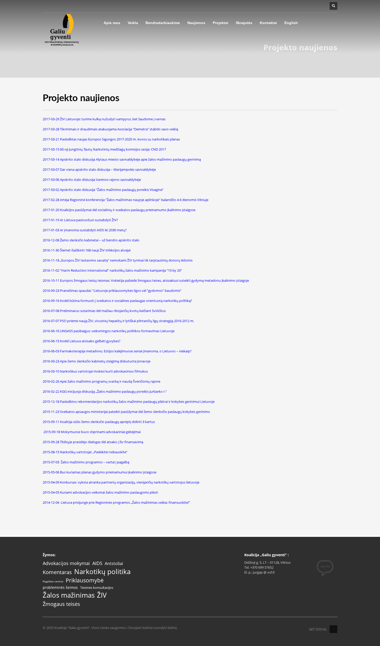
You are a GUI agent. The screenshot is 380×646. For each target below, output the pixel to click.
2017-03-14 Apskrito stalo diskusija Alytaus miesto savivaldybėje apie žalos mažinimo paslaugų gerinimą (122, 159)
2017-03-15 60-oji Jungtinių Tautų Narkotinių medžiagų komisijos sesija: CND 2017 (104, 149)
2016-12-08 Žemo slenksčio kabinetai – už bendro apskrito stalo (91, 240)
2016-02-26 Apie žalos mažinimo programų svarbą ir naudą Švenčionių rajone (101, 381)
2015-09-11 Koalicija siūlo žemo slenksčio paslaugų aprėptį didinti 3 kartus (99, 421)
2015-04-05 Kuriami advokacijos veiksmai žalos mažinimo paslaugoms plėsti (100, 492)
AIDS (97, 563)
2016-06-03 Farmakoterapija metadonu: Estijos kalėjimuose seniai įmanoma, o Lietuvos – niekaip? (117, 351)
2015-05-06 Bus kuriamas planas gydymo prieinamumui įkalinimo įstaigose (99, 472)
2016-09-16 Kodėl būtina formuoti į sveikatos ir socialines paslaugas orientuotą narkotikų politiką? (117, 300)
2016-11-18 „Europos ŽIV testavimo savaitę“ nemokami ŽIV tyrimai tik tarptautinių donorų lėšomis (118, 260)
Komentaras (57, 572)
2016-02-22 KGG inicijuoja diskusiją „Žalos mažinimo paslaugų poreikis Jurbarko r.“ (105, 391)
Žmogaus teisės (61, 604)
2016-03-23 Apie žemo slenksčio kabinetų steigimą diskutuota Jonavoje (96, 361)
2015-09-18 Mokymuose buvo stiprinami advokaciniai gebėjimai (92, 431)
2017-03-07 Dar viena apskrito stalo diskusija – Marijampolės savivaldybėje (99, 169)
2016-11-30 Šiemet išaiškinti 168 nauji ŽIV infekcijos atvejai (87, 250)
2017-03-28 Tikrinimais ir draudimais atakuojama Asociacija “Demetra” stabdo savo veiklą (110, 129)
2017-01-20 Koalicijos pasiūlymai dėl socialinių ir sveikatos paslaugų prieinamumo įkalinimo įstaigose (119, 209)
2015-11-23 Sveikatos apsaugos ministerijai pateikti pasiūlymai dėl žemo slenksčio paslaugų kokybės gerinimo (126, 411)
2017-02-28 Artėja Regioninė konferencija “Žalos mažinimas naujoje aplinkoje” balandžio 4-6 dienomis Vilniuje (125, 199)
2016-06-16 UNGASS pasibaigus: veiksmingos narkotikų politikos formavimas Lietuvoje (108, 331)
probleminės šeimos (60, 587)
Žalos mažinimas (69, 595)
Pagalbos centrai (53, 581)
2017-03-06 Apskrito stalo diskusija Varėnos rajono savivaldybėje (92, 179)
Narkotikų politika (102, 571)
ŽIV (102, 595)
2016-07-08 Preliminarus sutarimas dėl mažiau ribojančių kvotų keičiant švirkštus (104, 310)
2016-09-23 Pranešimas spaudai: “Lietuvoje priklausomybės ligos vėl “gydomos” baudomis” (112, 290)
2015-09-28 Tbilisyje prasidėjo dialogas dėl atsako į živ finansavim (92, 442)
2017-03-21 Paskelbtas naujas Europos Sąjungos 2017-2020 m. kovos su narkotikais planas (111, 139)
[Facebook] (333, 629)
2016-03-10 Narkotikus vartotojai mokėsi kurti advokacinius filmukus (95, 371)
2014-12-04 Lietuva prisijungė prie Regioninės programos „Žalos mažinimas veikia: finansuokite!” (116, 502)
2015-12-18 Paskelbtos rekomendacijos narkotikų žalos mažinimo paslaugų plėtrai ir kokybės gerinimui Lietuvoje (129, 401)
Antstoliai (114, 563)
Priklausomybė (85, 580)
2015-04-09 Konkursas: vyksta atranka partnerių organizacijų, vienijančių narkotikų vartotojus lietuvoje (121, 482)
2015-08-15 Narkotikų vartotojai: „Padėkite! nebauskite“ (85, 452)
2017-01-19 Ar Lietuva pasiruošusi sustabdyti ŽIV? (80, 220)
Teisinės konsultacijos (96, 587)
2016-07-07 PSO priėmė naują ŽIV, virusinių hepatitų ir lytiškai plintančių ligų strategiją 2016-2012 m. (118, 320)
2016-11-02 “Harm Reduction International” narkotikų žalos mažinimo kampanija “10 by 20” (112, 270)
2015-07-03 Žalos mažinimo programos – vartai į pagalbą (86, 462)
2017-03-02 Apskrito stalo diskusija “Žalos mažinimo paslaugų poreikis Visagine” (103, 189)
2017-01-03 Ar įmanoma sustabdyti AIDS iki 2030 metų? (85, 230)
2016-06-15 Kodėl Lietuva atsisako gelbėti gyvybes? (81, 341)
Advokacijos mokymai (66, 563)
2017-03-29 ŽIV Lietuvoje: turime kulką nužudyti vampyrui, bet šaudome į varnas (104, 119)
